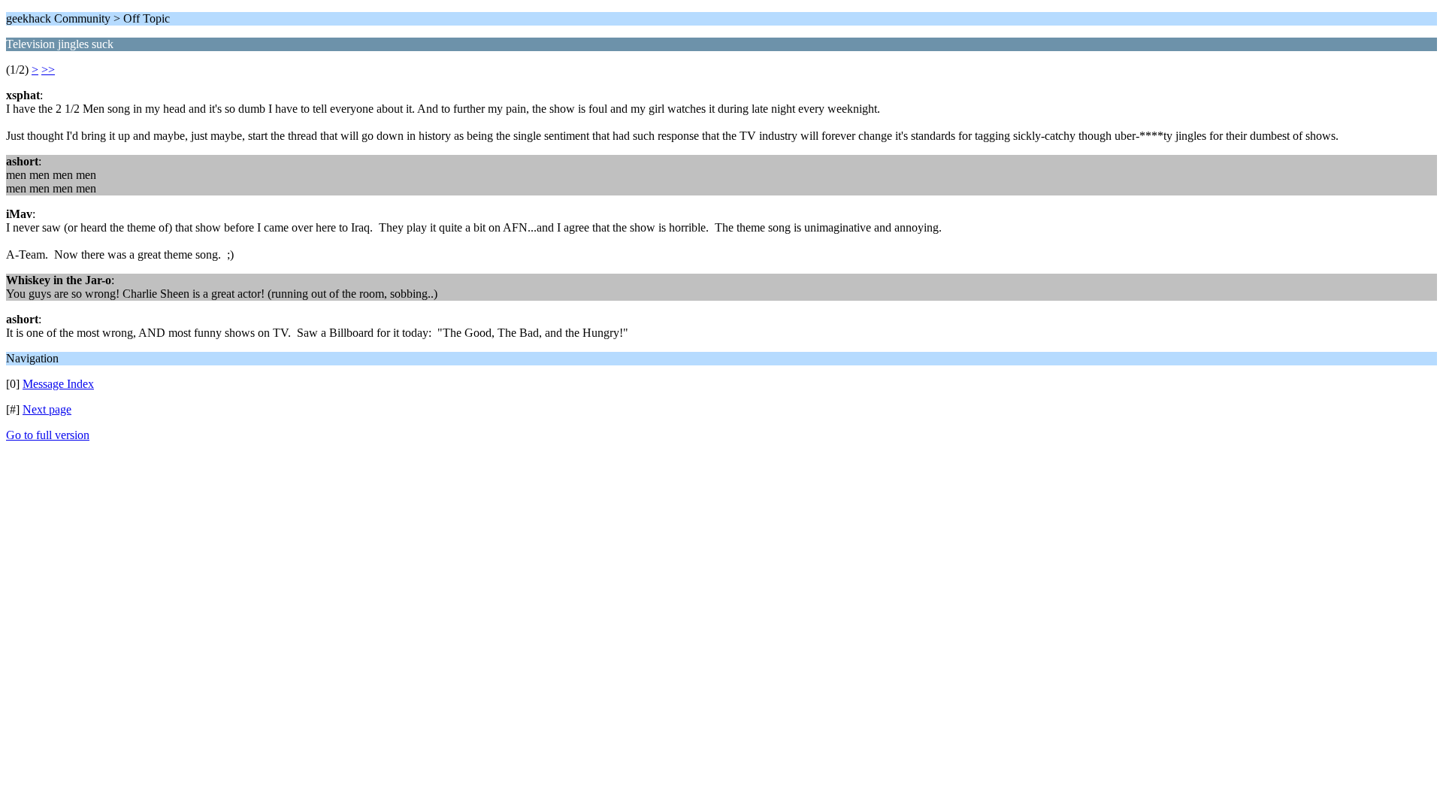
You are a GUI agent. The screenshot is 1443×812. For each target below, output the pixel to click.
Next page (47, 409)
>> (48, 69)
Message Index (58, 383)
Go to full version (47, 435)
